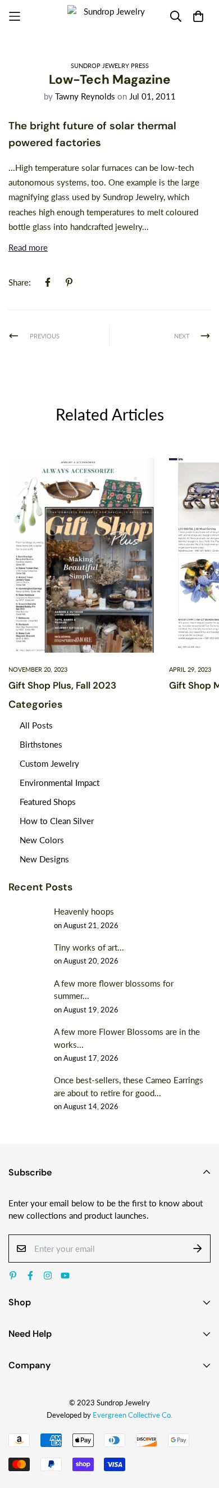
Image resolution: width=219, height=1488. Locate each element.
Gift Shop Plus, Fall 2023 (62, 685)
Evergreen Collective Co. (132, 1414)
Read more (28, 247)
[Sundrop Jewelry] (109, 16)
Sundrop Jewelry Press (110, 65)
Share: (19, 282)
